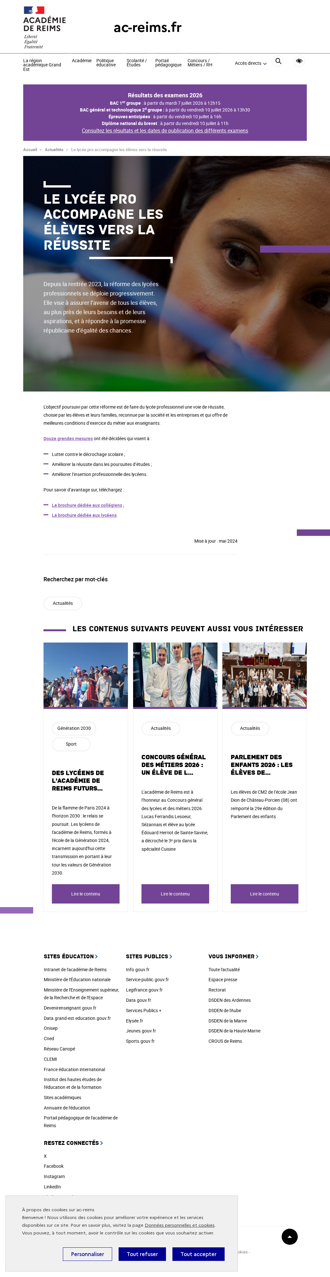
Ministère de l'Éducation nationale (77, 979)
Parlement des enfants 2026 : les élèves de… (262, 765)
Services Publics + (143, 1010)
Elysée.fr (134, 1021)
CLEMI (50, 1059)
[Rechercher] (278, 63)
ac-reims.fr (147, 27)
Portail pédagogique (168, 63)
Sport (71, 744)
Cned (49, 1038)
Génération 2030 (74, 728)
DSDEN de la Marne (228, 1021)
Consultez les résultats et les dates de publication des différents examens (165, 130)
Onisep (51, 1028)
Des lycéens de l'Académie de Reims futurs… (78, 780)
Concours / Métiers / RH (200, 63)
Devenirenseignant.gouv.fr (70, 1008)
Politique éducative (106, 63)
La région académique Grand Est (42, 65)
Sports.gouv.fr (140, 1041)
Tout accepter (198, 1254)
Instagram (54, 1176)
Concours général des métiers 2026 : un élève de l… (173, 765)
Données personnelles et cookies (180, 1225)
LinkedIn (52, 1187)
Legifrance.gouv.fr (144, 990)
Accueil (30, 149)
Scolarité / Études (137, 63)
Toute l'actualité (224, 969)
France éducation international (74, 1069)
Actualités (54, 149)
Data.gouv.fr (138, 1000)
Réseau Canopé (59, 1049)
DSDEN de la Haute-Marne (234, 1031)
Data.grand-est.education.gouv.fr (77, 1018)
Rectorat (217, 990)
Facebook (53, 1166)
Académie (82, 61)
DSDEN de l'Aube (225, 1010)
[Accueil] (55, 27)
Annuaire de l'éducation (67, 1108)
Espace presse (223, 979)
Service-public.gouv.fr (147, 979)
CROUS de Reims (225, 1041)
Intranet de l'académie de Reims (75, 969)
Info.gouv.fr (138, 969)
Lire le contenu (85, 894)
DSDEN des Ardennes (230, 1000)
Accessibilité (299, 61)
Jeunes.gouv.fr (141, 1031)
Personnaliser (87, 1254)
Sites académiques (62, 1097)
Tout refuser (142, 1254)
